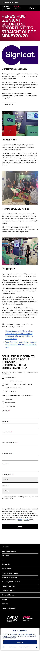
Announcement (10, 406)
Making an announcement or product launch (18, 384)
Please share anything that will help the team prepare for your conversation (20, 497)
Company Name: (7, 453)
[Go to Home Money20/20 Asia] (11, 8)
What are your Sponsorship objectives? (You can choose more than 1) (20, 373)
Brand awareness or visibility (13, 388)
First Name (5, 410)
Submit (20, 526)
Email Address (6, 432)
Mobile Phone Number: (9, 442)
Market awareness (10, 391)
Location (4, 486)
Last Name (5, 421)
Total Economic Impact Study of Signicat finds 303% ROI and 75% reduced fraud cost (20, 344)
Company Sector (7, 474)
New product (9, 399)
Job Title (4, 464)
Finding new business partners (14, 381)
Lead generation (10, 377)
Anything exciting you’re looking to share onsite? (17, 396)
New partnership (10, 402)
